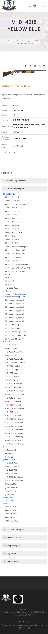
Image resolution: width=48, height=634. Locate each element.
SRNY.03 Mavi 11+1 (12, 211)
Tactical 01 (9, 277)
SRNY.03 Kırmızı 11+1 (13, 208)
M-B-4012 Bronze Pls (13, 384)
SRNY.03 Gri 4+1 (11, 243)
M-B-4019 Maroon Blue (14, 408)
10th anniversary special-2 (15, 303)
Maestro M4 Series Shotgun (16, 294)
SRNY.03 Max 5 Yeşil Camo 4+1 (17, 264)
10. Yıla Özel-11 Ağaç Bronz (15, 335)
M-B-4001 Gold (11, 345)
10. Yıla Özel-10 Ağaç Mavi (15, 332)
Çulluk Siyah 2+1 (11, 495)
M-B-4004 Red (11, 355)
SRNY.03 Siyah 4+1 (12, 236)
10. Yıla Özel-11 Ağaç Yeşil (15, 339)
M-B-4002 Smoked (12, 348)
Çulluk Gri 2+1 (10, 491)
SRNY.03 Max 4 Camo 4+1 (15, 254)
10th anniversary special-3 (15, 307)
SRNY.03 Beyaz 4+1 (12, 239)
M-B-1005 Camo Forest (14, 477)
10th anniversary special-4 (15, 310)
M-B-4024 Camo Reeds (14, 426)
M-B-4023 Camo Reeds (14, 423)
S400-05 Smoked (11, 521)
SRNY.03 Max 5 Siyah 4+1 (15, 271)
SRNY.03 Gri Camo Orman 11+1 (17, 204)
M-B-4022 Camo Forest (14, 419)
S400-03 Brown (11, 514)
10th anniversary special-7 (15, 321)
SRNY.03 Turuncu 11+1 (14, 222)
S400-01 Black (10, 507)
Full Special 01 (10, 450)
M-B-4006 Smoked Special (15, 362)
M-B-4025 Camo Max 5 (14, 430)
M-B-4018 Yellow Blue (13, 405)
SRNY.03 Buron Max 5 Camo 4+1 (17, 268)
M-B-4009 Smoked (12, 373)
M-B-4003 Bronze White (14, 352)
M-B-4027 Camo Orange (14, 437)
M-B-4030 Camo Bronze (14, 444)
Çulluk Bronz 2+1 (11, 488)
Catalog (11, 153)
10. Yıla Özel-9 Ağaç (12, 328)
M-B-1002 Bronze (12, 466)
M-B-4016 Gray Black (13, 398)
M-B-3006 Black (11, 288)
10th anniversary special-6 (15, 318)
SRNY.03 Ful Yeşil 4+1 (13, 232)
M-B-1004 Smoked (12, 473)
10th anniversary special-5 (15, 314)
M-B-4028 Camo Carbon (14, 440)
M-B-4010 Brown (12, 377)
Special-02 (9, 457)
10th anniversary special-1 (15, 300)
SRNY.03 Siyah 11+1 (13, 218)
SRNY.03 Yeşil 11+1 (12, 225)
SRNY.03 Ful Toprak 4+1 (14, 257)
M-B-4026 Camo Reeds (14, 433)
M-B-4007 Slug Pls (12, 366)
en (37, 5)
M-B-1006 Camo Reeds (14, 481)
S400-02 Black (10, 510)
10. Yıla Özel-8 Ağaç (12, 325)
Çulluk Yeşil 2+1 (11, 484)
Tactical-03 (9, 284)
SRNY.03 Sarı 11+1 (12, 215)
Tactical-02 (9, 281)
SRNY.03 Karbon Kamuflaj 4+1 (16, 247)
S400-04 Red (10, 517)
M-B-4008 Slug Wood (13, 369)
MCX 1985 (9, 501)
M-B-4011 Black (11, 380)
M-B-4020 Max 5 (11, 412)
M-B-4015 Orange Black (14, 394)
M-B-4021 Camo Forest (14, 415)
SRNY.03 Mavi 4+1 (12, 229)
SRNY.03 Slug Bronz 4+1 (14, 261)
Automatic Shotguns (24, 41)
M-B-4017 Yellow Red (13, 401)
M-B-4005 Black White (14, 359)
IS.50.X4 (37, 41)
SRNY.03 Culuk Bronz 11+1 (15, 201)
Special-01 (9, 453)
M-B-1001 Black (11, 463)
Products (11, 41)
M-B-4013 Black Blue (13, 387)
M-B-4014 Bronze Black (14, 391)
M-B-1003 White (11, 470)
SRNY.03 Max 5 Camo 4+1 (15, 250)
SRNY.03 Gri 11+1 (12, 197)
